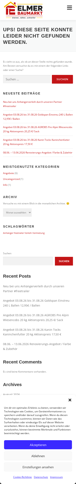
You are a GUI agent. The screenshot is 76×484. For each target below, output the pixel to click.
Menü (69, 7)
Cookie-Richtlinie (22, 477)
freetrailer (19, 233)
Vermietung (38, 233)
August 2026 (11, 394)
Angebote (8, 173)
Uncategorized (11, 179)
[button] (70, 400)
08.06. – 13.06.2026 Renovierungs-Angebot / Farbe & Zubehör (37, 152)
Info (5, 185)
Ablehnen (38, 456)
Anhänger (8, 233)
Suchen (7, 253)
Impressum (56, 477)
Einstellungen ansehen (38, 467)
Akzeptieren (38, 445)
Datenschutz (41, 477)
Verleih (28, 233)
